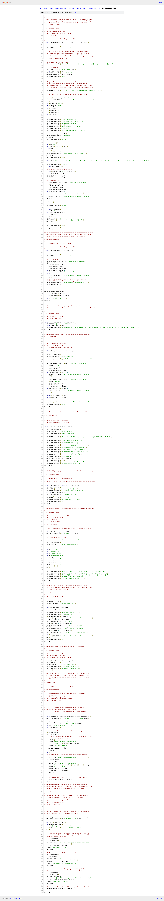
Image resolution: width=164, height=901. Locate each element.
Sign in (160, 2)
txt (157, 898)
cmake (90, 8)
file (75, 12)
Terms (20, 898)
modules (97, 8)
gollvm (45, 8)
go (41, 8)
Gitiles (10, 898)
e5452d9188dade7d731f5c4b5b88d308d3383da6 (67, 8)
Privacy (15, 898)
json (161, 898)
